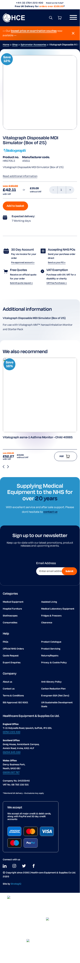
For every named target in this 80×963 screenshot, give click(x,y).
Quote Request (11, 655)
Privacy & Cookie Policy (54, 662)
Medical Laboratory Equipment (57, 608)
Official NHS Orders (13, 648)
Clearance (46, 622)
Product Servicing (50, 648)
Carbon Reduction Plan (53, 688)
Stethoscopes (10, 615)
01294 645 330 (11, 752)
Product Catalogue (51, 642)
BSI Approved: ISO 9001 (15, 702)
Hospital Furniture (12, 608)
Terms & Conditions (13, 695)
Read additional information (20, 176)
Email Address (46, 563)
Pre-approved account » (23, 262)
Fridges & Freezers (51, 615)
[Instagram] (14, 866)
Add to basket (15, 205)
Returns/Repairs (49, 655)
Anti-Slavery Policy (51, 681)
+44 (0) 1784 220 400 (29, 2)
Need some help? (55, 3)
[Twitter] (24, 866)
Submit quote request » (21, 283)
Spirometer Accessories (33, 44)
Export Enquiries (11, 662)
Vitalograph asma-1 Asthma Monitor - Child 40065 (38, 437)
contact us (50, 512)
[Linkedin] (4, 866)
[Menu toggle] (72, 17)
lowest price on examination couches (34, 31)
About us (7, 681)
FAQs (5, 642)
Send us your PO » (57, 262)
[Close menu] (73, 33)
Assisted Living (49, 602)
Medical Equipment (13, 602)
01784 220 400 (11, 732)
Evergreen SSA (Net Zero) (55, 695)
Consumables (10, 622)
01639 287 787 (11, 772)
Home (6, 44)
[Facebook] (33, 866)
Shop (15, 44)
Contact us (8, 688)
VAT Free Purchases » (56, 283)
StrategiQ (16, 884)
